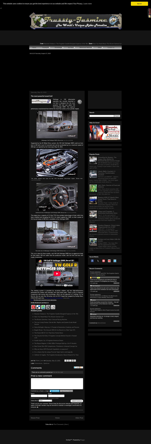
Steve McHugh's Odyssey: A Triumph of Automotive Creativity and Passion (56, 327)
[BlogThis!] (68, 361)
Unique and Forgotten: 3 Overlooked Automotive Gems (107, 212)
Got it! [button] (139, 4)
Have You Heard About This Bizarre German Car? (102, 43)
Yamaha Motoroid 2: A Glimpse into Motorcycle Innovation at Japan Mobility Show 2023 (103, 296)
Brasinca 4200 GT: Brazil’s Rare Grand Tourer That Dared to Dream (108, 199)
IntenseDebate (101, 323)
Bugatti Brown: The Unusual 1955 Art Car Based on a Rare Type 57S (54, 330)
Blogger (82, 440)
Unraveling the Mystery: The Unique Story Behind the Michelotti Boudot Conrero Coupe (109, 159)
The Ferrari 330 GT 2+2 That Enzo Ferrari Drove (48, 333)
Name (32, 393)
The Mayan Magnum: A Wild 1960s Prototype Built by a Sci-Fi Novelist (55, 343)
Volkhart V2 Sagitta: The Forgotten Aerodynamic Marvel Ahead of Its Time (56, 355)
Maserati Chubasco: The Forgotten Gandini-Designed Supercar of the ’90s (61, 43)
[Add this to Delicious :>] (38, 307)
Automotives (39, 363)
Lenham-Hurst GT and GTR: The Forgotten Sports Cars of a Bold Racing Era (104, 274)
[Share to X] (70, 361)
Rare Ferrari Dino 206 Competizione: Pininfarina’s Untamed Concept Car (55, 346)
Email (50, 393)
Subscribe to (35, 400)
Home (57, 418)
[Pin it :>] (33, 307)
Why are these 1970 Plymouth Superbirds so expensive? (51, 349)
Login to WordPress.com (66, 391)
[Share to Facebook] (72, 361)
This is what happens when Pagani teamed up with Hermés (104, 310)
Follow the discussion (81, 367)
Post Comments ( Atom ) (61, 424)
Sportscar (46, 363)
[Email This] (65, 361)
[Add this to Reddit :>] (53, 307)
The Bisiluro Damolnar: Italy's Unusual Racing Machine (50, 319)
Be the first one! (58, 372)
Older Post (79, 418)
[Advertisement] (75, 72)
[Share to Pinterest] (75, 361)
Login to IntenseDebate (54, 391)
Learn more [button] (87, 4)
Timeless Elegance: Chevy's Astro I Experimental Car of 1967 (109, 226)
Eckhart (94, 277)
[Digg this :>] (48, 307)
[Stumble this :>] (43, 307)
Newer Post (35, 418)
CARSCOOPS (66, 298)
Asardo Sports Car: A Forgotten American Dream (48, 340)
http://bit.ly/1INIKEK (68, 140)
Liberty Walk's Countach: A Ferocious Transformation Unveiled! (106, 173)
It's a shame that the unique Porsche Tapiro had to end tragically (53, 352)
